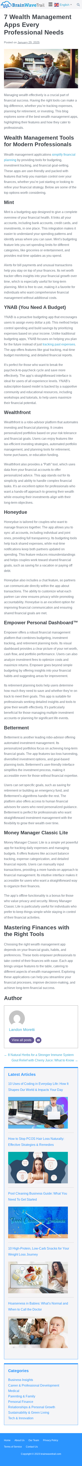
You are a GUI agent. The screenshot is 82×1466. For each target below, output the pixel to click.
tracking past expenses (59, 344)
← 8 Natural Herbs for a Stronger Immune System (39, 1055)
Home (7, 1440)
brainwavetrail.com (51, 1454)
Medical (13, 1391)
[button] (50, 4)
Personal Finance (20, 1401)
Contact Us (32, 1446)
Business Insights (20, 1380)
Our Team (33, 1440)
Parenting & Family (21, 1396)
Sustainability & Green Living (28, 1412)
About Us (19, 1440)
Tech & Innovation (20, 1418)
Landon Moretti (22, 1029)
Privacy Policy (50, 1440)
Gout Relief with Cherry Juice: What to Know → (45, 1060)
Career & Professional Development (33, 1385)
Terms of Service (13, 1446)
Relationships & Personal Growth (31, 1407)
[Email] (38, 1040)
